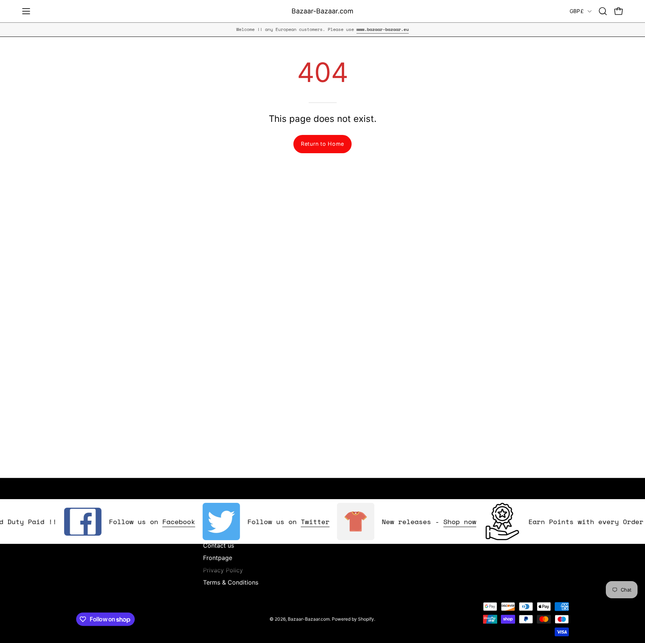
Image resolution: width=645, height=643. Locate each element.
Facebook (169, 521)
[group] (322, 29)
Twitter (305, 521)
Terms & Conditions (230, 582)
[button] (603, 11)
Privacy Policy (223, 570)
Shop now (450, 521)
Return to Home (322, 144)
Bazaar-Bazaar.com (322, 11)
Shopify (366, 619)
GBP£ (577, 11)
